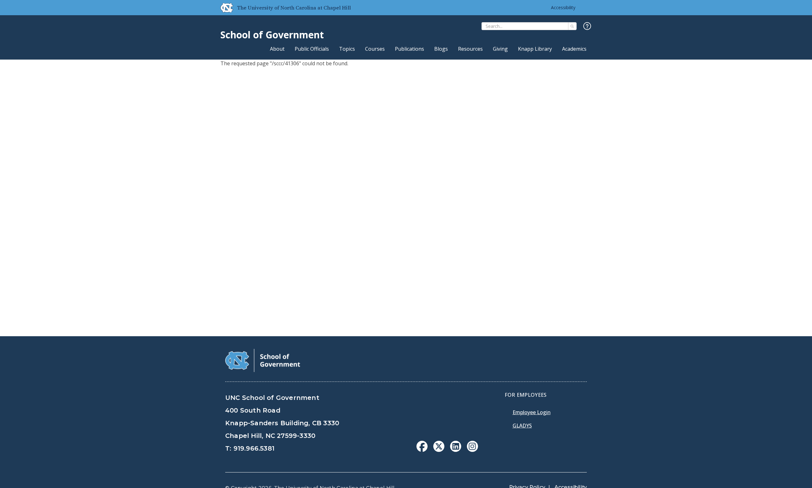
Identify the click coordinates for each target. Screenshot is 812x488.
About (277, 48)
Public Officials (312, 48)
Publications (409, 48)
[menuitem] (422, 446)
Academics (574, 48)
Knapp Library (535, 48)
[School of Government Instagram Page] (472, 449)
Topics (347, 48)
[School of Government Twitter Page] (438, 449)
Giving (500, 48)
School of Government (272, 34)
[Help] (587, 26)
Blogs (441, 48)
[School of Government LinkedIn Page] (455, 449)
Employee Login (532, 412)
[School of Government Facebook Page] (422, 449)
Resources (470, 48)
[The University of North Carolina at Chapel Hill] (224, 7)
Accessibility (563, 7)
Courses (375, 48)
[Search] (572, 26)
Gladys (522, 425)
